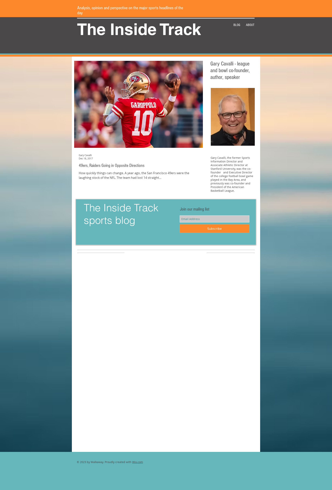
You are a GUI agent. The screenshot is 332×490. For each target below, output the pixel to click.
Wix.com (137, 462)
